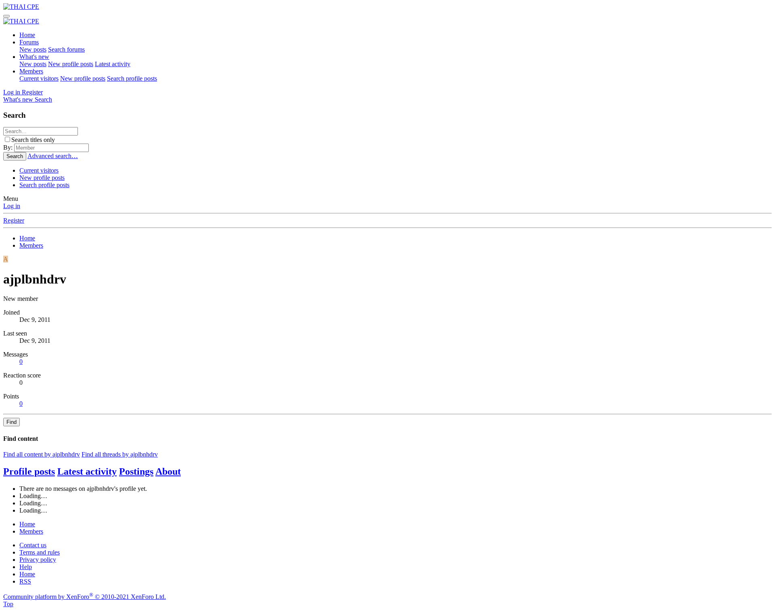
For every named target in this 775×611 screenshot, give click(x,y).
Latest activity (112, 63)
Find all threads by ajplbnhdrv (120, 454)
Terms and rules (39, 552)
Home (27, 34)
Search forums (66, 49)
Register (13, 220)
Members (31, 71)
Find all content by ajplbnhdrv (41, 454)
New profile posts (70, 63)
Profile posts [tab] (29, 471)
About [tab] (168, 471)
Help (25, 566)
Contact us (32, 545)
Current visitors (39, 78)
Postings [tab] (136, 471)
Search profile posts (132, 78)
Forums (29, 42)
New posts (32, 49)
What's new (34, 56)
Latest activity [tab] (87, 471)
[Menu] (6, 16)
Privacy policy (37, 559)
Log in (11, 205)
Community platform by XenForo (84, 596)
